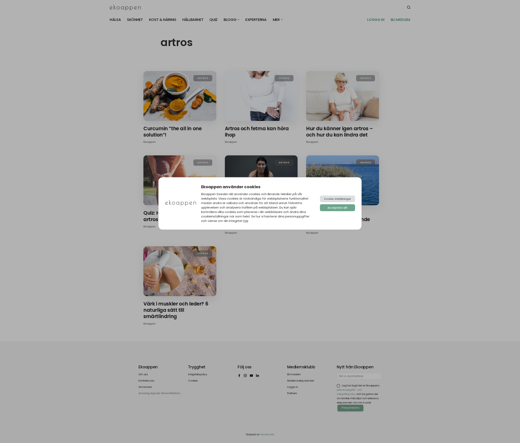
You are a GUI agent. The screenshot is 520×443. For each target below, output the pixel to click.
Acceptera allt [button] (337, 208)
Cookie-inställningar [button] (337, 199)
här (245, 221)
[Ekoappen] (180, 203)
